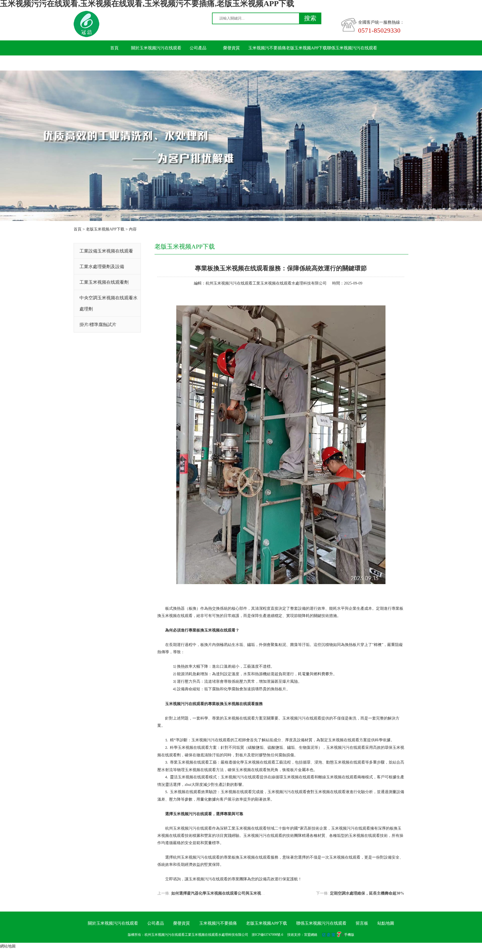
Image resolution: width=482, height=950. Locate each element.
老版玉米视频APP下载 (306, 48)
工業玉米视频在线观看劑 (104, 282)
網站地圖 (8, 946)
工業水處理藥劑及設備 (101, 266)
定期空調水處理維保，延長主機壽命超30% (367, 893)
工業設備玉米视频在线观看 (106, 251)
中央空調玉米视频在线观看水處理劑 (108, 303)
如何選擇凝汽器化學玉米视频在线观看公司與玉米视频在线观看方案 (229, 893)
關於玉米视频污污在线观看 (156, 48)
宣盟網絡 (310, 935)
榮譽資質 (231, 48)
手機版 (349, 935)
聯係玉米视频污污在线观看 (352, 48)
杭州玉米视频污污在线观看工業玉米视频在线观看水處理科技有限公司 (266, 283)
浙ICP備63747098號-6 (267, 935)
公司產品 (198, 48)
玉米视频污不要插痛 (267, 48)
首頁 (114, 48)
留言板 (114, 63)
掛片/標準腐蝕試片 (97, 324)
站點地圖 (385, 923)
